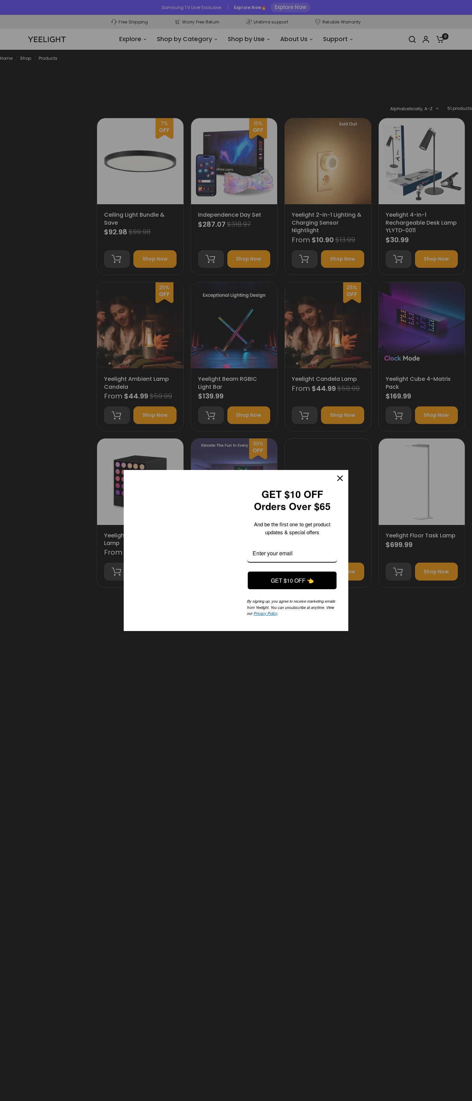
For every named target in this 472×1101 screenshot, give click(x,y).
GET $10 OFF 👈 (292, 574)
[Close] (340, 472)
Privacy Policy (265, 607)
